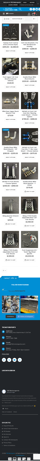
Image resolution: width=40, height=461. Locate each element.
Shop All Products (8, 426)
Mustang (32, 2)
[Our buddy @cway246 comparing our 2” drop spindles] (11, 304)
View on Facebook (7, 412)
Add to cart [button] (30, 191)
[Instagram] (20, 360)
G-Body (25, 2)
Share (15, 412)
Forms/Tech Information (11, 428)
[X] (34, 9)
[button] (20, 9)
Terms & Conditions (9, 445)
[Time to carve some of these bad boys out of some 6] (29, 304)
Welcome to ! (12, 2)
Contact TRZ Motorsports (11, 440)
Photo (6, 408)
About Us (6, 437)
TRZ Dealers (7, 431)
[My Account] (29, 14)
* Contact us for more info (26, 5)
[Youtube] (36, 9)
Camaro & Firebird (13, 4)
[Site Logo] (10, 13)
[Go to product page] (29, 32)
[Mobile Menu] (4, 13)
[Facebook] (31, 9)
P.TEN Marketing (20, 455)
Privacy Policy (7, 442)
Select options (10, 51)
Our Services (7, 434)
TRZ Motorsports (13, 391)
